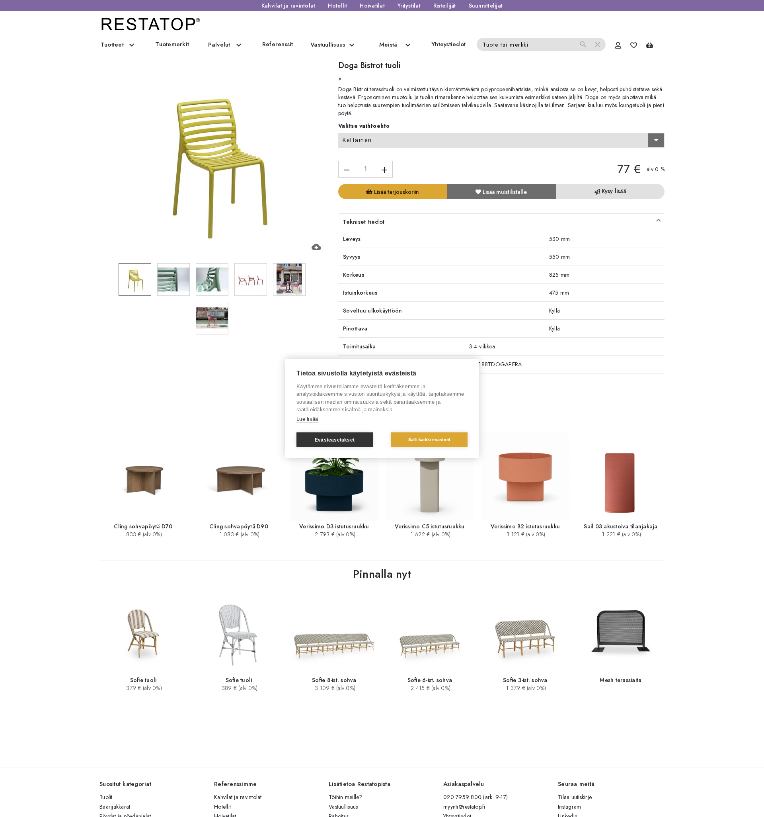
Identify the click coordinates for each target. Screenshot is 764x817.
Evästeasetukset (335, 440)
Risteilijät (444, 6)
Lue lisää (307, 419)
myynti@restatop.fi (464, 807)
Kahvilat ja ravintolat (288, 6)
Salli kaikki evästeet (429, 439)
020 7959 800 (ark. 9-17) (475, 797)
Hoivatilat (372, 6)
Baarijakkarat (114, 807)
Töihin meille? (346, 797)
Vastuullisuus (343, 807)
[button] (501, 222)
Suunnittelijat (486, 6)
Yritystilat (409, 6)
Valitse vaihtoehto (364, 126)
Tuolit (106, 797)
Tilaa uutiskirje (575, 797)
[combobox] (501, 140)
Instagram (569, 807)
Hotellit (337, 6)
